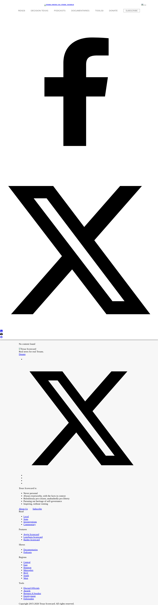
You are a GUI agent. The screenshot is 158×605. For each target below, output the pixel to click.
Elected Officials (31, 588)
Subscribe (132, 10)
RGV (25, 572)
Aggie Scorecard (31, 534)
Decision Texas (39, 10)
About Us (23, 508)
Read (21, 10)
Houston (27, 567)
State (25, 519)
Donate (113, 10)
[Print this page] (79, 337)
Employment (29, 596)
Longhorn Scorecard (33, 537)
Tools (98, 10)
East (25, 565)
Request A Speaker (32, 593)
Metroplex (28, 570)
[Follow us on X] (81, 475)
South (26, 575)
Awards (26, 590)
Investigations (30, 521)
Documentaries (80, 10)
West (25, 578)
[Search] (143, 4)
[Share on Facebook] (79, 92)
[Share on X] (79, 250)
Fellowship (28, 598)
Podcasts (59, 10)
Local (26, 516)
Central (26, 562)
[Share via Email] (79, 334)
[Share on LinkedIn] (79, 331)
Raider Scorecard (31, 539)
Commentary (29, 524)
